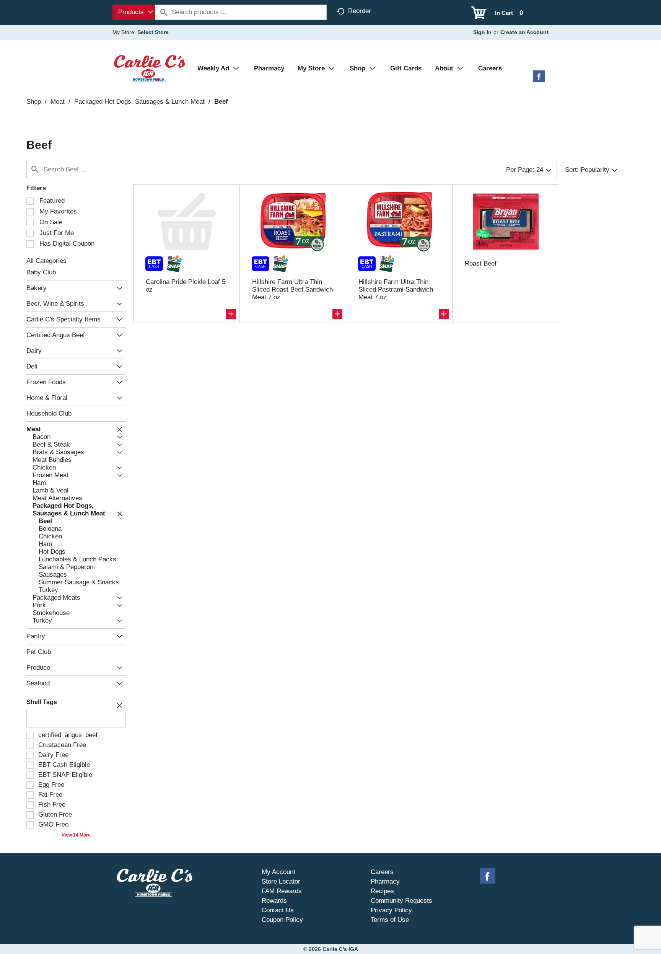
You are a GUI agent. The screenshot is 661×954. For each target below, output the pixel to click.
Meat (57, 101)
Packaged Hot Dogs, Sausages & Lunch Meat (139, 101)
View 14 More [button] (76, 835)
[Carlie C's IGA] (149, 68)
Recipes (382, 891)
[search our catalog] (163, 12)
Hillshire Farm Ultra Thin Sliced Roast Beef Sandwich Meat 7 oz (292, 289)
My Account (278, 872)
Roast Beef (481, 263)
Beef (221, 101)
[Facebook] (539, 79)
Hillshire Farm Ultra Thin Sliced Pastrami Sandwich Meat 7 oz (395, 289)
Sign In (482, 32)
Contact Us (278, 910)
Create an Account (524, 32)
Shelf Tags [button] (41, 702)
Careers (382, 872)
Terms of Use (390, 919)
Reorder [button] (359, 11)
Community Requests (401, 900)
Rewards (274, 900)
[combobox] (133, 12)
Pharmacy (385, 881)
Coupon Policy (282, 919)
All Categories (46, 260)
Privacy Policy (391, 910)
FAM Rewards (282, 891)
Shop (33, 101)
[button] (117, 288)
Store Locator (281, 881)
